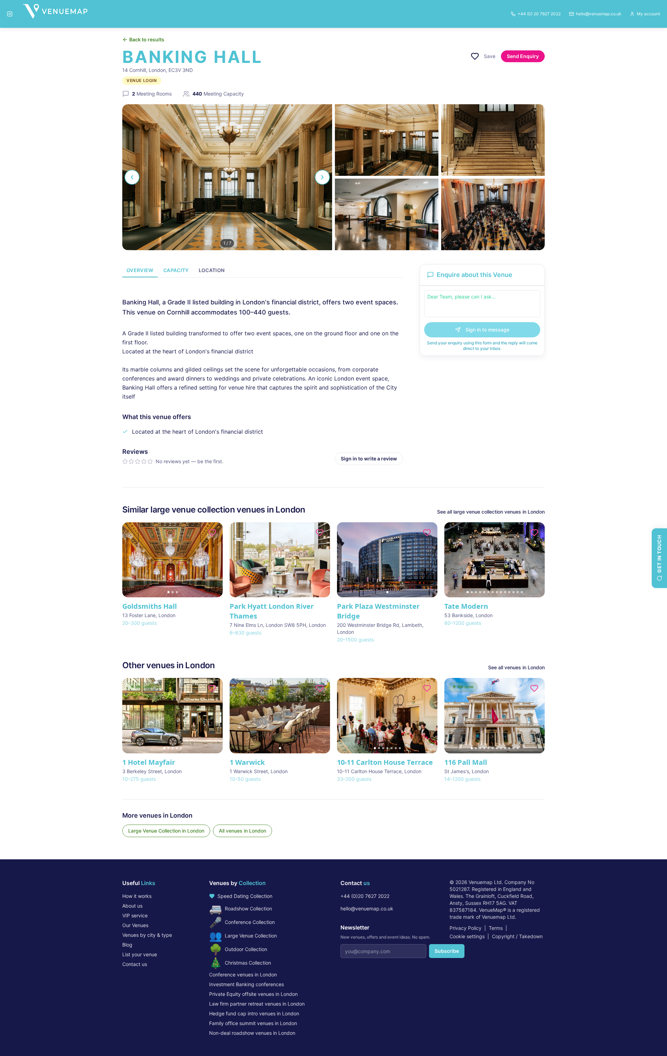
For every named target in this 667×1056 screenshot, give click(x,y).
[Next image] (214, 559)
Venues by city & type (147, 935)
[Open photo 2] (386, 140)
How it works (136, 896)
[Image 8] (497, 592)
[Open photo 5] (493, 214)
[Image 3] (177, 592)
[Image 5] (284, 592)
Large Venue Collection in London (166, 831)
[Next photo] (322, 177)
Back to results (146, 39)
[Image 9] (501, 592)
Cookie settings (467, 936)
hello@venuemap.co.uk (366, 908)
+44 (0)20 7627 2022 (364, 896)
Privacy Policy (465, 928)
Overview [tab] (140, 270)
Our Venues (135, 925)
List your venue (139, 954)
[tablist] (262, 271)
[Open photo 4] (386, 214)
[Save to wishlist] (475, 56)
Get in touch (659, 554)
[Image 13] (518, 592)
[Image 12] (513, 592)
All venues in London (242, 831)
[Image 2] (173, 592)
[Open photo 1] (227, 177)
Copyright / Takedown (517, 936)
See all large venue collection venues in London (491, 512)
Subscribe (447, 951)
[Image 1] (168, 592)
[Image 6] (288, 592)
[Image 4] (280, 592)
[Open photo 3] (493, 140)
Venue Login (141, 80)
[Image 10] (505, 592)
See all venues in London (516, 667)
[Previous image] (130, 559)
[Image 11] (509, 592)
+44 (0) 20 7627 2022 (539, 13)
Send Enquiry (523, 56)
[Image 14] (522, 592)
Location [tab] (212, 270)
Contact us (134, 964)
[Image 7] (292, 592)
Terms (496, 928)
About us (132, 906)
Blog (127, 945)
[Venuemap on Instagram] (10, 14)
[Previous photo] (132, 177)
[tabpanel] (262, 375)
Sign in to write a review (369, 458)
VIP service (135, 915)
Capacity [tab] (176, 270)
